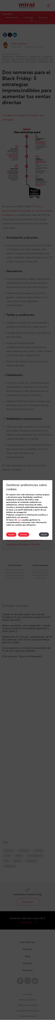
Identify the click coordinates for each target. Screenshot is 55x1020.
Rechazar (23, 534)
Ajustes (44, 534)
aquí (20, 520)
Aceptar (11, 534)
